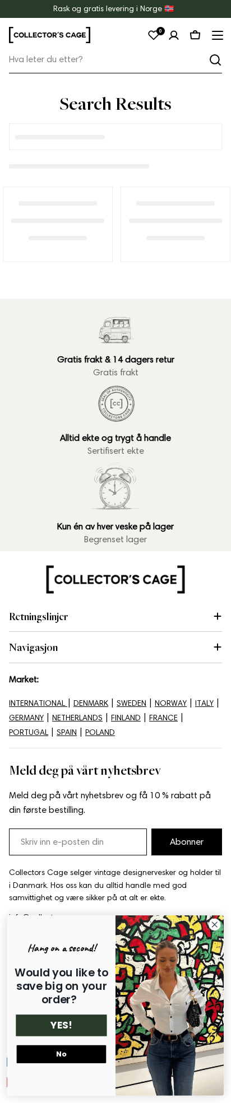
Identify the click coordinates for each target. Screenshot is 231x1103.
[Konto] (173, 35)
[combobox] (115, 59)
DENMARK (90, 703)
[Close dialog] (214, 925)
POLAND (100, 732)
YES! (61, 1025)
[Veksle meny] (216, 35)
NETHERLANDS (77, 718)
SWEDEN (131, 703)
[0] (153, 35)
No (61, 1054)
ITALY (204, 703)
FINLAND (126, 718)
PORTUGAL (28, 732)
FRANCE (163, 718)
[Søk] (215, 60)
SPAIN (67, 732)
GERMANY (26, 718)
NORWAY (171, 703)
